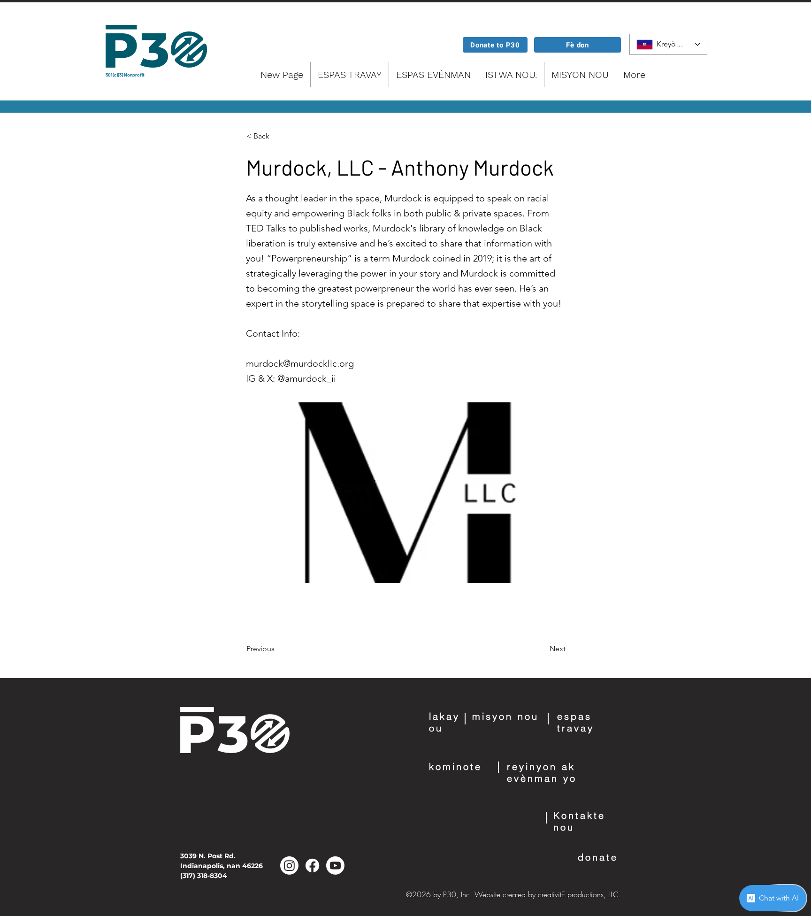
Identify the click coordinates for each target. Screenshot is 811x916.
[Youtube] (335, 865)
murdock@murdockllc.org (300, 363)
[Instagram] (289, 865)
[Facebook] (312, 865)
